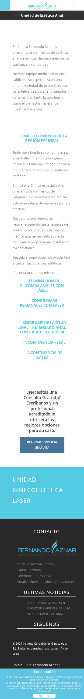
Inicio (18, 665)
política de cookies (30, 688)
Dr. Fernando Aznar (42, 665)
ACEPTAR (44, 696)
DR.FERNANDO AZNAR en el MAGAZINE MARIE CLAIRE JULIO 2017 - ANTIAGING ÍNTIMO (48, 608)
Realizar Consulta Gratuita (42, 445)
